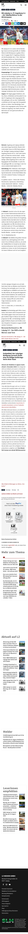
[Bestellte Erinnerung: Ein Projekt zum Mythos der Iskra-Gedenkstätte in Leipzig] (22, 821)
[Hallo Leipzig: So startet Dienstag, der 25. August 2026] (22, 689)
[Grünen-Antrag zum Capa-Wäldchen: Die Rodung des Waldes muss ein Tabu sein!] (22, 563)
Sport (3, 9)
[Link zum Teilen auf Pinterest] (9, 23)
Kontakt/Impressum (7, 888)
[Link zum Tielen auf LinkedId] (18, 23)
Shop (18, 1)
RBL (18, 489)
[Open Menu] (25, 5)
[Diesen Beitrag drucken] (24, 23)
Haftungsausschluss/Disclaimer (10, 910)
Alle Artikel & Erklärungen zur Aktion (11, 484)
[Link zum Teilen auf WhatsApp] (12, 23)
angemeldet (11, 545)
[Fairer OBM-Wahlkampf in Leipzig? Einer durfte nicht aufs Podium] (22, 660)
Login (25, 1)
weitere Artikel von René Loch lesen (12, 494)
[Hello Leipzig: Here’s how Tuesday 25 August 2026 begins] (22, 682)
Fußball (7, 9)
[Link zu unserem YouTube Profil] (9, 884)
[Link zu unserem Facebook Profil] (3, 884)
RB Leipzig (14, 489)
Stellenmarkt (12, 1)
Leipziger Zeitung (5, 1)
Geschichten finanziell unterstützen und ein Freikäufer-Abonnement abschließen (12, 405)
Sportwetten (5, 906)
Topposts (13, 9)
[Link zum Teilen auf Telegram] (15, 23)
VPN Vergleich (5, 901)
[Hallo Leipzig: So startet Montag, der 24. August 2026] (22, 814)
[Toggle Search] (21, 5)
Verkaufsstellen (6, 896)
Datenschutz (5, 913)
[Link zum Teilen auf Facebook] (6, 23)
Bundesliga (8, 489)
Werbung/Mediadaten (7, 893)
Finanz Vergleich (6, 903)
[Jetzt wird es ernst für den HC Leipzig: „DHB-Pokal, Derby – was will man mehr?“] (22, 570)
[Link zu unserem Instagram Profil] (6, 884)
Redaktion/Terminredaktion (9, 891)
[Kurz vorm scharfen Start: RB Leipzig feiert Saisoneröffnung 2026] (22, 576)
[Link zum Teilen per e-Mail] (21, 23)
